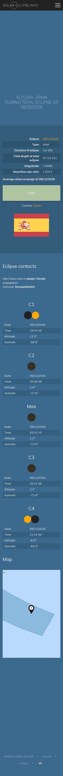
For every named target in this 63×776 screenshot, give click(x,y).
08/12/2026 (51, 139)
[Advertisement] (31, 47)
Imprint (46, 756)
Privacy (24, 763)
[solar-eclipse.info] (20, 5)
